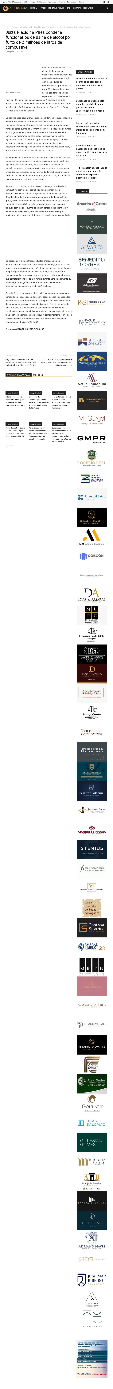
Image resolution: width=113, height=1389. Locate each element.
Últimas (81, 2)
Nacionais (8, 16)
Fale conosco (71, 2)
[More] (53, 58)
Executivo (77, 8)
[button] (107, 8)
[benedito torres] (92, 272)
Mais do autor (39, 375)
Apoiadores (52, 2)
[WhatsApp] (27, 58)
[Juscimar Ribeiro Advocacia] (92, 1288)
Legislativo (88, 8)
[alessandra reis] (92, 1014)
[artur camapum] (92, 390)
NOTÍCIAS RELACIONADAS (18, 375)
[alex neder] (92, 1093)
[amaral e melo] (92, 956)
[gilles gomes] (92, 1151)
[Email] (33, 58)
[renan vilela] (92, 585)
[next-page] (11, 447)
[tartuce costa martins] (92, 741)
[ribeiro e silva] (92, 311)
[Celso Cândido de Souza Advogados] (92, 917)
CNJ (16, 16)
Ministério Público (56, 8)
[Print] (40, 58)
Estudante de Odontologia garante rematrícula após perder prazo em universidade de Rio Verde (39, 402)
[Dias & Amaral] (92, 604)
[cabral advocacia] (92, 507)
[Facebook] (99, 2)
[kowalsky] (92, 1308)
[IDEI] (92, 1269)
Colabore (62, 2)
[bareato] (92, 409)
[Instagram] (104, 2)
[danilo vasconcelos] (92, 331)
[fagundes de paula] (92, 780)
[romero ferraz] (92, 233)
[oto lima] (92, 1229)
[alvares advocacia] (92, 936)
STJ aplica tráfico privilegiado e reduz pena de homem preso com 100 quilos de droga (56, 362)
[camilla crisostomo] (92, 995)
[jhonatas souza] (92, 819)
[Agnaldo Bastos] (92, 526)
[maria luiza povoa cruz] (92, 624)
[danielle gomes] (92, 663)
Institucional (41, 2)
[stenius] (92, 858)
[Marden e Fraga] (92, 839)
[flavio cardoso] (92, 1073)
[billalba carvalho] (92, 1053)
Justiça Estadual (26, 27)
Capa (33, 2)
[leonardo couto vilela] (92, 643)
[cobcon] (92, 565)
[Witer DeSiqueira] (92, 370)
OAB (68, 8)
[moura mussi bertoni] (92, 487)
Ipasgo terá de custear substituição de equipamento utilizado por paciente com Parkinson (61, 402)
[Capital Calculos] (92, 1210)
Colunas (33, 8)
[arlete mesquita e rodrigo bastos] (92, 702)
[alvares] (92, 253)
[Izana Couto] (92, 721)
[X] (108, 2)
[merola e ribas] (92, 1171)
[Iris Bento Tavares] (92, 292)
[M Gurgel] (92, 429)
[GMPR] (92, 448)
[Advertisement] (39, 240)
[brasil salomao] (92, 1132)
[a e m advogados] (92, 546)
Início (8, 27)
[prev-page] (7, 447)
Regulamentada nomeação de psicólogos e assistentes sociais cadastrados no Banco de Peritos (21, 362)
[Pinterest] (21, 58)
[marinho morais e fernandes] (92, 897)
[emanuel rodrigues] (92, 350)
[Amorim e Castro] (92, 214)
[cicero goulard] (92, 1112)
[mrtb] (92, 975)
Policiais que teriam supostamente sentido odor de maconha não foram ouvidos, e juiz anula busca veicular (38, 433)
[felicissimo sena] (92, 878)
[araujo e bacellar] (92, 1190)
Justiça (43, 8)
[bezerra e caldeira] (92, 800)
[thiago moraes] (92, 1034)
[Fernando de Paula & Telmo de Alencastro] (92, 761)
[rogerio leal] (92, 468)
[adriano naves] (92, 1249)
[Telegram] (46, 58)
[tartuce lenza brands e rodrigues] (92, 1327)
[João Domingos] (92, 682)
